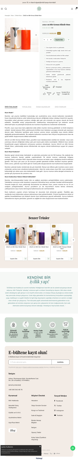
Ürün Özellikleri (11, 107)
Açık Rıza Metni (14, 422)
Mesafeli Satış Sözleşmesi (14, 406)
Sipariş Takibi (36, 432)
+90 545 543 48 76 (15, 389)
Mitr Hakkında (14, 400)
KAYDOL (60, 362)
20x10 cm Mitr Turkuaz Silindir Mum (62, 248)
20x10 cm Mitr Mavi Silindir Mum (16, 247)
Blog (12, 430)
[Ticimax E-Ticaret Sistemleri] (39, 459)
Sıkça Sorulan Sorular (39, 405)
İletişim (33, 427)
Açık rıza (18, 367)
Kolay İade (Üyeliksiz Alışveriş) (38, 438)
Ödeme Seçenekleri (43, 107)
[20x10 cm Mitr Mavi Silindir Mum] (16, 235)
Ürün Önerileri (60, 107)
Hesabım (34, 400)
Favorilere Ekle (25, 259)
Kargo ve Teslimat (37, 410)
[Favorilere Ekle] (68, 39)
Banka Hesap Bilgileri (36, 421)
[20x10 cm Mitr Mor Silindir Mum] (39, 235)
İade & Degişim (36, 415)
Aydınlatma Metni (15, 417)
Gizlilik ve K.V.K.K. (15, 412)
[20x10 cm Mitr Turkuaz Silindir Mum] (62, 235)
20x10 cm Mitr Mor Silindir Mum (39, 247)
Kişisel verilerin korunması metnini (33, 367)
